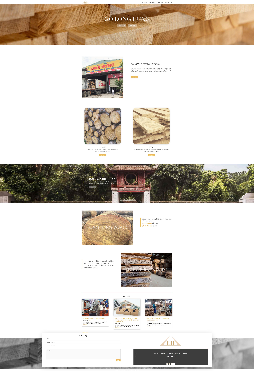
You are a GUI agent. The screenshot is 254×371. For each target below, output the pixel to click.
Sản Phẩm (152, 2)
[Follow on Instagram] (169, 364)
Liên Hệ (167, 2)
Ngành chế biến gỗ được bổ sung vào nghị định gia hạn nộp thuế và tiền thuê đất (126, 320)
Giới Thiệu (144, 2)
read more (85, 324)
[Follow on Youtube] (174, 364)
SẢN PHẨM (132, 25)
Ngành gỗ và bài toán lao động (94, 318)
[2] (107, 244)
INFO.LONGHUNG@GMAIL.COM (171, 355)
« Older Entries (85, 332)
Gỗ (89, 320)
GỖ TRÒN (102, 147)
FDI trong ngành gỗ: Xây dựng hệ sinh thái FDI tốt (158, 319)
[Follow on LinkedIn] (172, 364)
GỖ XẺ (151, 147)
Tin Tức (160, 2)
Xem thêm (122, 25)
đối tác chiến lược (102, 178)
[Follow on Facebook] (167, 364)
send (118, 360)
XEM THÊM (92, 187)
